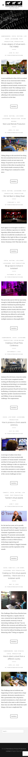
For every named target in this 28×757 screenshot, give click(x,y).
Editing (20, 36)
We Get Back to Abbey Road (14, 196)
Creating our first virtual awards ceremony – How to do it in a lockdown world (14, 575)
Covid (14, 36)
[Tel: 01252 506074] (13, 4)
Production (19, 41)
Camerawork (6, 36)
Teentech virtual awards (14, 498)
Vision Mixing (19, 340)
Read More (13, 106)
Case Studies (19, 651)
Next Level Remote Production (14, 124)
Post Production (18, 263)
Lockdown (14, 38)
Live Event (20, 116)
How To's (12, 567)
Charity (6, 492)
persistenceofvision (15, 55)
